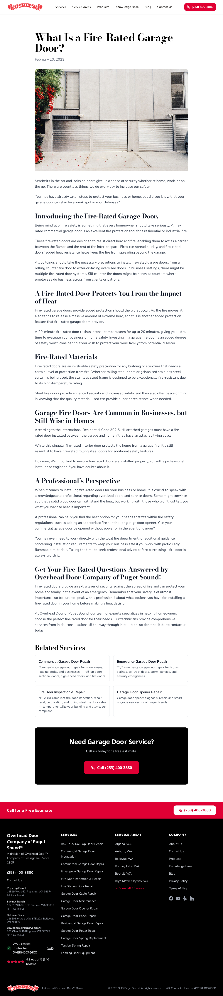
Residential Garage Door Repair (82, 923)
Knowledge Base (127, 7)
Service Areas (81, 7)
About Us (175, 844)
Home (39, 25)
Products (103, 7)
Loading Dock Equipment (78, 953)
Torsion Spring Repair (75, 945)
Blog (148, 7)
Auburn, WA (123, 851)
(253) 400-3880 (202, 7)
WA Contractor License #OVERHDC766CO (191, 988)
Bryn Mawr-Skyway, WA (132, 881)
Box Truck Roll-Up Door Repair (82, 844)
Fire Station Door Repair (77, 886)
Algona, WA (123, 844)
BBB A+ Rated (15, 895)
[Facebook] (171, 898)
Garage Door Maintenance (78, 901)
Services (60, 7)
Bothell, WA (123, 874)
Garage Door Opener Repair (79, 908)
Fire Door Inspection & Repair (81, 879)
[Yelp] (185, 898)
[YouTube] (178, 898)
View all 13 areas (131, 888)
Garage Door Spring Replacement (83, 938)
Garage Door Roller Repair (78, 931)
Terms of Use (178, 888)
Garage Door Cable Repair (78, 894)
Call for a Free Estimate (29, 810)
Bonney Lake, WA (127, 866)
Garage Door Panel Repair (78, 916)
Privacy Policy (178, 881)
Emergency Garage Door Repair (82, 871)
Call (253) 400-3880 (114, 767)
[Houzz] (192, 898)
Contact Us (164, 7)
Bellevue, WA (124, 859)
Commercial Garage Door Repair (82, 864)
